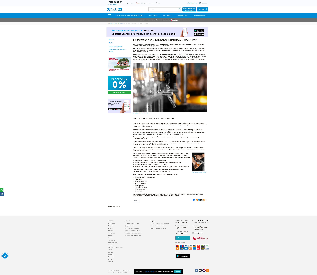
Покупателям (129, 3)
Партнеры (111, 230)
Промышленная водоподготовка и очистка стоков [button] (128, 15)
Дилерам (144, 3)
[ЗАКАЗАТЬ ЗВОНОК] (5, 256)
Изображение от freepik (140, 113)
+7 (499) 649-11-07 (181, 228)
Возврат (110, 262)
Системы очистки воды (132, 223)
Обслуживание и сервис (157, 226)
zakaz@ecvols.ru (192, 3)
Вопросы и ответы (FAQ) (115, 247)
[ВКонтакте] (194, 200)
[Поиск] (179, 9)
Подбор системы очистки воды (159, 223)
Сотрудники (111, 233)
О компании (111, 223)
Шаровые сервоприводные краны (117, 50)
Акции (138, 3)
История (110, 226)
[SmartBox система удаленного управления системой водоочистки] (157, 32)
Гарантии (110, 245)
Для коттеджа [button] (153, 15)
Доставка (111, 257)
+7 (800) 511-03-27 (181, 222)
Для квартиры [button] (166, 15)
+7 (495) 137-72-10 (181, 233)
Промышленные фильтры (133, 230)
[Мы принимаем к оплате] (192, 247)
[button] (109, 15)
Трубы (111, 43)
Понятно (177, 272)
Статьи (158, 3)
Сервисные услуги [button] (182, 15)
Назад (137, 200)
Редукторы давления (115, 46)
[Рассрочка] (119, 83)
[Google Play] (182, 256)
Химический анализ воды (158, 228)
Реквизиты (111, 240)
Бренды (110, 252)
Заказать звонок (112, 4)
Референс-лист (112, 242)
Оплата (110, 259)
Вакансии (111, 238)
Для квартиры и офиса (132, 228)
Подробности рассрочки (119, 92)
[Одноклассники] (197, 200)
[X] (201, 200)
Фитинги (111, 39)
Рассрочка (111, 254)
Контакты (151, 3)
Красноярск (204, 3)
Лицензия (111, 228)
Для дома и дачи (130, 226)
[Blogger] (203, 200)
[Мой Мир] (199, 200)
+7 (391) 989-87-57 (201, 221)
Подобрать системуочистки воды (189, 9)
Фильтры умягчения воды (133, 235)
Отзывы (110, 235)
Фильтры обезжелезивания (133, 233)
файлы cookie (150, 271)
